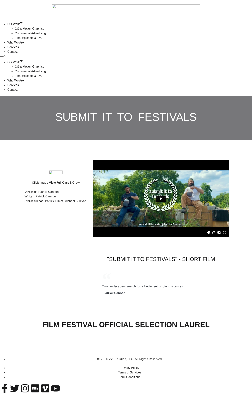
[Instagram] (25, 388)
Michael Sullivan (75, 201)
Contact (12, 51)
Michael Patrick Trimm (48, 201)
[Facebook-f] (4, 388)
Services (13, 47)
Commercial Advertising (30, 33)
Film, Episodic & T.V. (28, 37)
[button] (126, 56)
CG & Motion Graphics (29, 28)
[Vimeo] (45, 388)
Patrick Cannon (48, 191)
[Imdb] (35, 388)
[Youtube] (55, 388)
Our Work (13, 24)
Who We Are (15, 42)
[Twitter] (14, 388)
